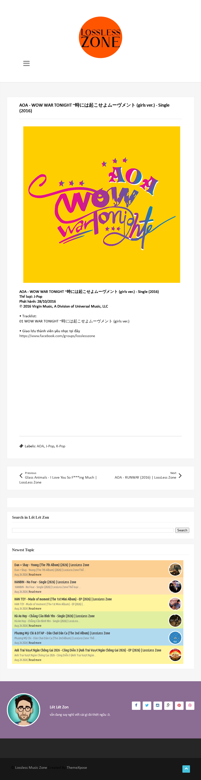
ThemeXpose (77, 768)
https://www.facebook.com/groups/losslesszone (57, 336)
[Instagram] (157, 706)
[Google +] (168, 706)
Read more (35, 574)
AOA (40, 446)
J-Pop (50, 446)
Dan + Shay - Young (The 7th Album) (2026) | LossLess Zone (51, 565)
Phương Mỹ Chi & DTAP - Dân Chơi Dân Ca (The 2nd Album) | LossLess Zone (62, 633)
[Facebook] (136, 706)
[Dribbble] (190, 706)
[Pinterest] (179, 706)
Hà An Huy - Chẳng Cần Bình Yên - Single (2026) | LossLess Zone (54, 616)
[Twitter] (147, 706)
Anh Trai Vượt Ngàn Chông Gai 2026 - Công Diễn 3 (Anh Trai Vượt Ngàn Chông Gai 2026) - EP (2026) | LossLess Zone (87, 650)
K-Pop (60, 446)
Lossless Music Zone (31, 768)
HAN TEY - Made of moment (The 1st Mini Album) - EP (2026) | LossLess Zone (63, 599)
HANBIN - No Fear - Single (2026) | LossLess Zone (45, 582)
